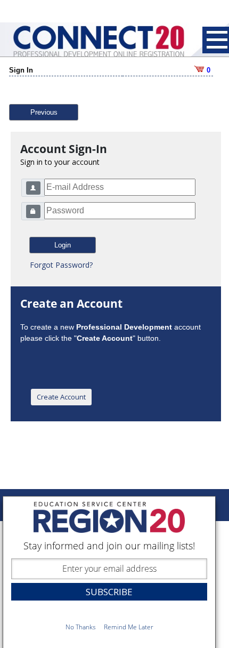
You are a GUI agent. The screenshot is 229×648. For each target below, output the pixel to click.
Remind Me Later (128, 626)
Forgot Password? (61, 265)
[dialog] (109, 572)
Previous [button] (44, 112)
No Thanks (81, 626)
